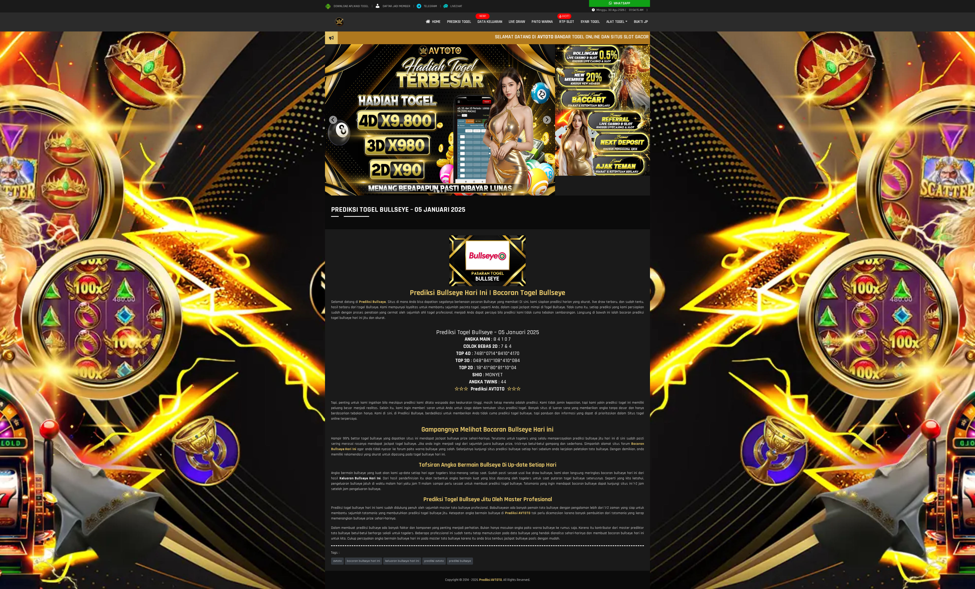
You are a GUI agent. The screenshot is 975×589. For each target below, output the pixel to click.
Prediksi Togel (459, 21)
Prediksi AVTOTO (490, 580)
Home (435, 21)
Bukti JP (641, 21)
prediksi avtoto (434, 561)
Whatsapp (621, 3)
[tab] (435, 191)
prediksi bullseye (460, 561)
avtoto (337, 561)
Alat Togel (615, 21)
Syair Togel (590, 21)
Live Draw (517, 21)
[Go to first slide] (547, 120)
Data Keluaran (490, 21)
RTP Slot (566, 21)
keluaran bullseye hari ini (402, 561)
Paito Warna (542, 21)
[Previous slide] (333, 120)
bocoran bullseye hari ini (363, 561)
